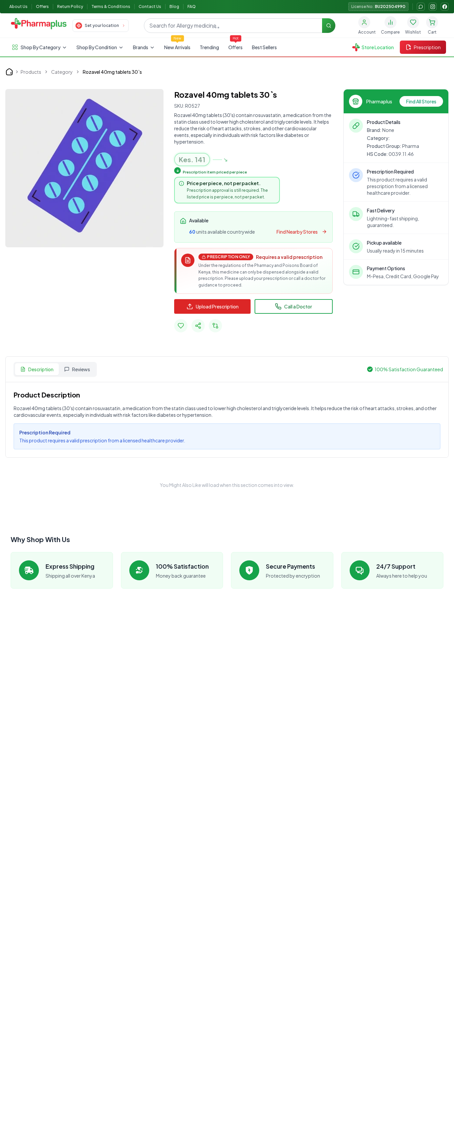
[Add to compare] (215, 325)
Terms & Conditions (110, 6)
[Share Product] (198, 325)
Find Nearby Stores (297, 232)
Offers (42, 6)
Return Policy (70, 6)
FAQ (191, 6)
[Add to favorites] (180, 325)
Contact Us (150, 6)
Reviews (81, 369)
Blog (174, 6)
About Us (18, 6)
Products (31, 72)
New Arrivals (177, 47)
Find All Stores (421, 101)
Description (41, 369)
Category (62, 72)
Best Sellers (264, 47)
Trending (209, 47)
